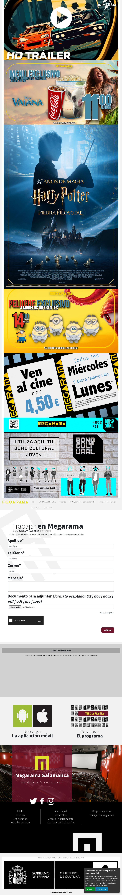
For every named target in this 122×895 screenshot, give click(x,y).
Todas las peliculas (20, 822)
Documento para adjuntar (60, 599)
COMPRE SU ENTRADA (47, 501)
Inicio (33, 501)
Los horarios (20, 818)
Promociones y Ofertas (107, 501)
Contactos (60, 815)
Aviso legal (61, 811)
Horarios (62, 501)
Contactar (48, 507)
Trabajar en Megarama (101, 815)
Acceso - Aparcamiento (61, 818)
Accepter (90, 889)
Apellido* (16, 540)
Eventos (20, 815)
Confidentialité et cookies (61, 822)
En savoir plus (102, 889)
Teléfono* (16, 552)
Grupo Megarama (101, 811)
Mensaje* (15, 577)
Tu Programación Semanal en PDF (82, 501)
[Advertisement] (61, 677)
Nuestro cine (36, 507)
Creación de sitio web (64, 892)
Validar (108, 630)
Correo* (14, 565)
